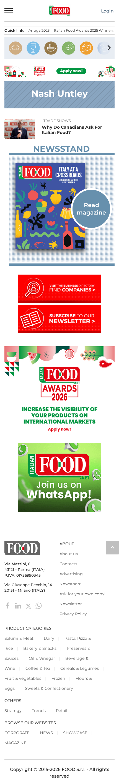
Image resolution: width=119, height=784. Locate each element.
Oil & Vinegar (42, 658)
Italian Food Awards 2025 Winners (84, 30)
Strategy (13, 710)
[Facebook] (8, 605)
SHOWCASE (75, 732)
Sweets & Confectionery (49, 688)
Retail (61, 710)
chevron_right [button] (109, 47)
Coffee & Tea (37, 668)
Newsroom (71, 583)
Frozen (58, 678)
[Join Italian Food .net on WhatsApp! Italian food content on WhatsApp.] (59, 510)
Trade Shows (57, 121)
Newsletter (71, 603)
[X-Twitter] (29, 605)
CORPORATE (17, 732)
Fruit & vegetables (22, 678)
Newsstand (61, 149)
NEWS (46, 732)
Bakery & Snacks (39, 648)
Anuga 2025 (39, 30)
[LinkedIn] (19, 605)
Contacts (68, 563)
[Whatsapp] (38, 605)
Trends (39, 710)
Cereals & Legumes (79, 668)
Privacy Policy (73, 613)
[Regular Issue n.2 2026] (61, 206)
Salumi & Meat (18, 638)
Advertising (71, 573)
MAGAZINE (15, 742)
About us (69, 553)
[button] (8, 10)
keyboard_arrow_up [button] (112, 547)
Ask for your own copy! (82, 593)
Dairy (49, 638)
